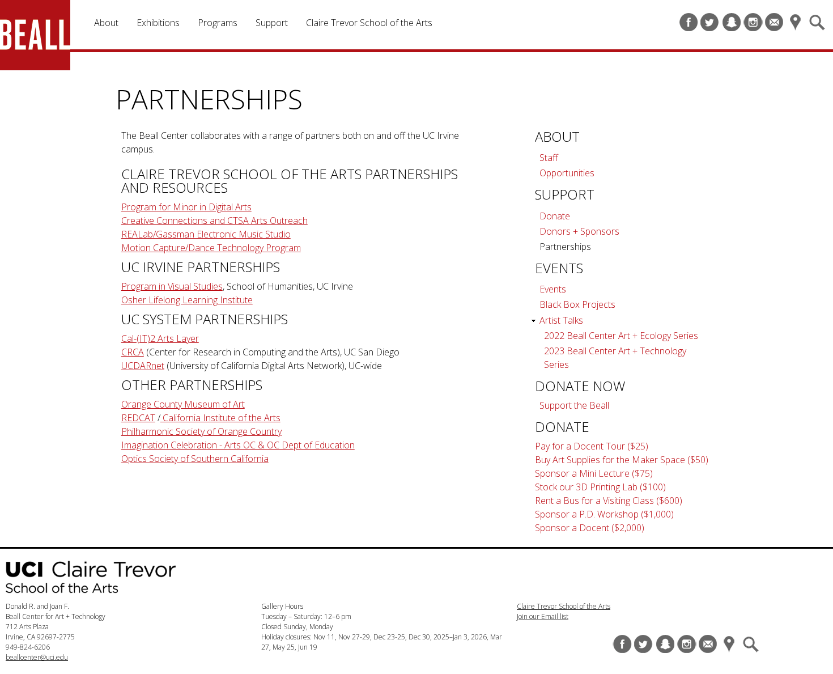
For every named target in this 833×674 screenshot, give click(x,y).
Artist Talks (561, 320)
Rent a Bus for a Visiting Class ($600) (608, 500)
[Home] (42, 37)
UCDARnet (142, 365)
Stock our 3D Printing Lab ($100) (600, 487)
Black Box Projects (577, 304)
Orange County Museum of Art (183, 404)
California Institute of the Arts (220, 418)
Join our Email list (542, 616)
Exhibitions (158, 22)
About (106, 22)
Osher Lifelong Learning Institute (187, 300)
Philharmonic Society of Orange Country (201, 431)
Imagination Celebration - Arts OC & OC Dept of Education (238, 445)
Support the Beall (574, 405)
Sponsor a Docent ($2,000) (589, 528)
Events (552, 289)
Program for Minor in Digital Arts (186, 207)
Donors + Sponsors (579, 231)
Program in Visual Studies (172, 286)
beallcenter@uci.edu (37, 657)
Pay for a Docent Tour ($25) (591, 446)
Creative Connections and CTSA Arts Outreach (214, 220)
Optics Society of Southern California (195, 458)
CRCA (132, 352)
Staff (548, 157)
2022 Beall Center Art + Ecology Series (621, 335)
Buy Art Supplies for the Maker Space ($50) (621, 459)
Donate (554, 216)
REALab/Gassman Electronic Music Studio (206, 234)
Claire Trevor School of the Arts (369, 22)
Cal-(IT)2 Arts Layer (160, 338)
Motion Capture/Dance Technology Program (211, 247)
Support (272, 22)
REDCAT (138, 418)
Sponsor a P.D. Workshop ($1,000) (604, 514)
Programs (217, 22)
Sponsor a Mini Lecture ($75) (594, 473)
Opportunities (566, 173)
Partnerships (565, 246)
